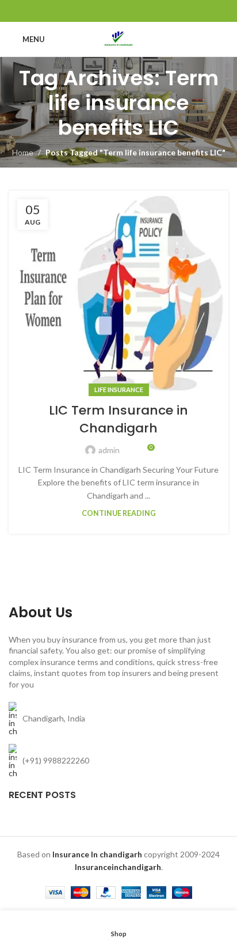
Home (22, 152)
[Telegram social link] (147, 11)
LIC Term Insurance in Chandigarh (118, 419)
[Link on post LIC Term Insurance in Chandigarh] (118, 290)
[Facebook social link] (89, 11)
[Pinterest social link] (118, 11)
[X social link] (104, 11)
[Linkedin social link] (133, 11)
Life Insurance (118, 389)
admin (109, 450)
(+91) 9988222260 (55, 760)
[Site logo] (118, 38)
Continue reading (119, 513)
